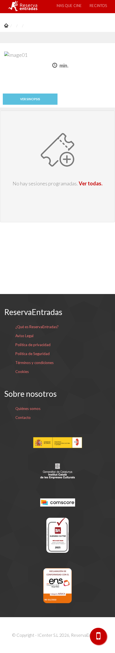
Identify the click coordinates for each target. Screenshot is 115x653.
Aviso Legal (24, 336)
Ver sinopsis (30, 99)
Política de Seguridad (32, 353)
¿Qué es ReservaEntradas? (37, 327)
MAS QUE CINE (69, 5)
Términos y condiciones (34, 362)
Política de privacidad (33, 344)
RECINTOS (98, 5)
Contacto (23, 417)
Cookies (22, 371)
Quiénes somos (27, 408)
